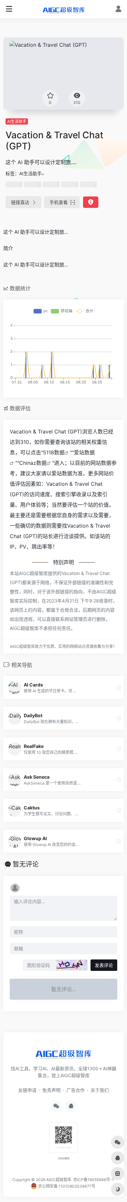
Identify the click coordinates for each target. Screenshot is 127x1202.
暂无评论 (26, 864)
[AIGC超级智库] (64, 9)
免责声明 (51, 1090)
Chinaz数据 (33, 463)
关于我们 (100, 1090)
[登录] (118, 9)
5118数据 (53, 452)
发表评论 (104, 965)
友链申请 (27, 1090)
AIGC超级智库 (58, 1179)
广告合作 (75, 1090)
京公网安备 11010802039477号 (66, 1186)
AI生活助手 (16, 121)
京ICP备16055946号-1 (93, 1179)
